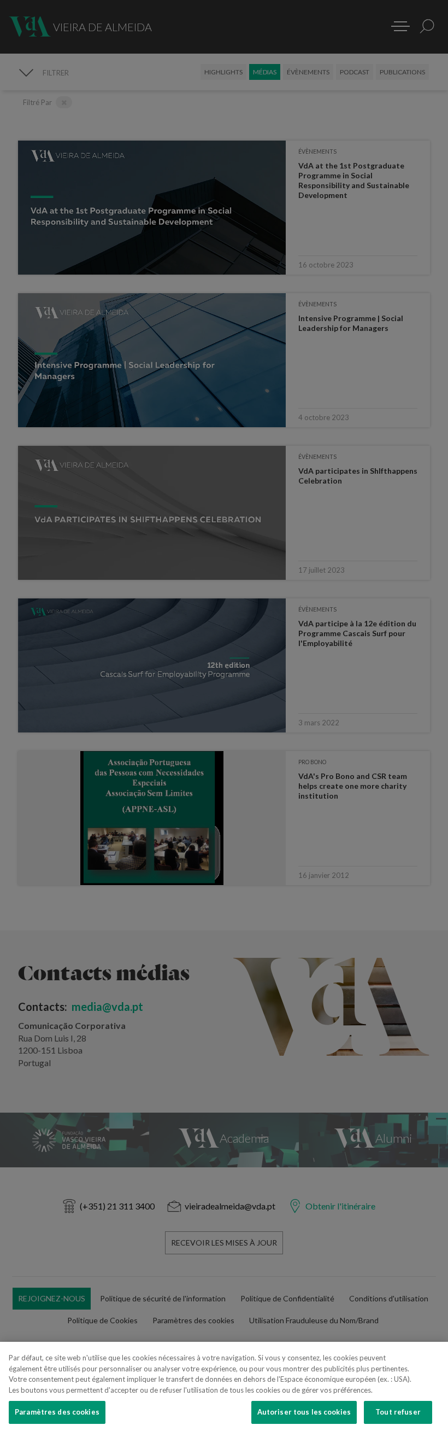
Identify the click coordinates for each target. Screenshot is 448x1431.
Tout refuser (398, 1411)
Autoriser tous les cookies (304, 1411)
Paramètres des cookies (57, 1411)
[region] (224, 1386)
